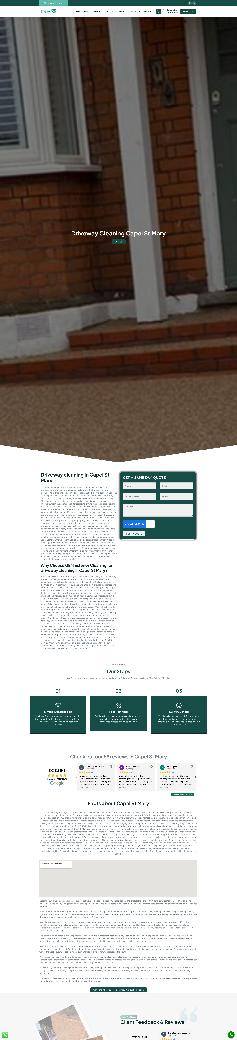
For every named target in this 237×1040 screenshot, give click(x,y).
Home (77, 11)
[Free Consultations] (158, 11)
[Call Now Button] (231, 1034)
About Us (148, 11)
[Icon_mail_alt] (194, 3)
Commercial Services (116, 11)
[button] (195, 777)
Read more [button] (83, 788)
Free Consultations (170, 10)
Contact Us (135, 11)
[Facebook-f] (190, 3)
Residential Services (92, 11)
